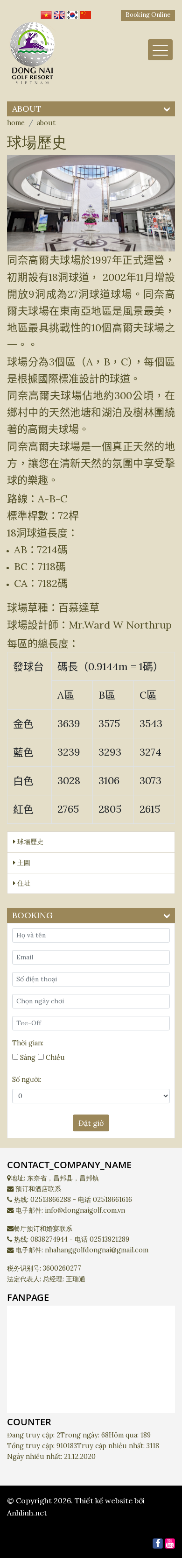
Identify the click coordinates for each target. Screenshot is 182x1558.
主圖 (22, 862)
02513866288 (50, 1199)
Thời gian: (27, 1043)
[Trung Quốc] (85, 12)
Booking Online (148, 15)
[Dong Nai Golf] (32, 55)
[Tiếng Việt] (46, 12)
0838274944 (49, 1239)
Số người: (26, 1079)
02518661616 (112, 1199)
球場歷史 (29, 841)
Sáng (26, 1057)
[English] (59, 12)
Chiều (54, 1057)
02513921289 (109, 1239)
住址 (22, 883)
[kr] (72, 12)
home (16, 123)
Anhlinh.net (27, 1512)
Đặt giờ (91, 1123)
